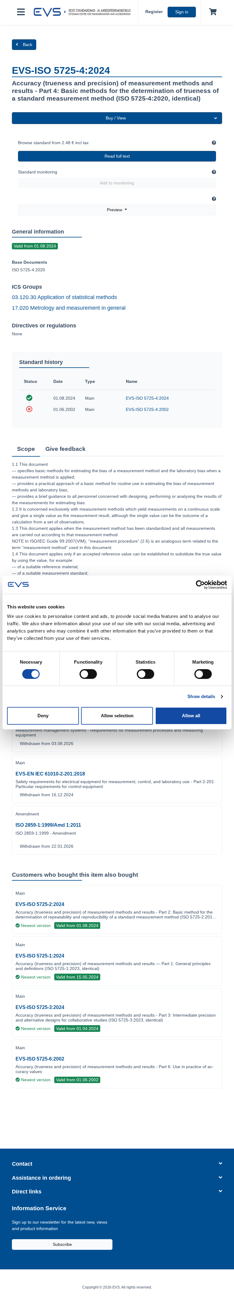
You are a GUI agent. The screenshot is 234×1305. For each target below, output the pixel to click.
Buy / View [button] (116, 118)
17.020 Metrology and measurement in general (69, 308)
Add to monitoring (117, 182)
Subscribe (62, 1244)
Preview (115, 209)
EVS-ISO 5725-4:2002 (147, 409)
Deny (42, 715)
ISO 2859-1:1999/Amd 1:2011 (48, 825)
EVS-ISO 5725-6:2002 (40, 1058)
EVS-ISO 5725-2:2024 (40, 904)
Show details (201, 696)
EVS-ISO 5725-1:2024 (40, 955)
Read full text (117, 156)
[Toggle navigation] (21, 12)
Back (27, 44)
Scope (26, 449)
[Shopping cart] (211, 12)
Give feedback (65, 449)
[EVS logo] (84, 12)
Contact (22, 1164)
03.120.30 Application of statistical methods (64, 297)
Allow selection (117, 715)
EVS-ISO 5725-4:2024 (147, 398)
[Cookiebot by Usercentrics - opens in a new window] (200, 584)
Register (154, 11)
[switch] (88, 674)
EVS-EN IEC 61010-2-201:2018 (50, 773)
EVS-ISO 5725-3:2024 (40, 1007)
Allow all (191, 715)
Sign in (181, 11)
